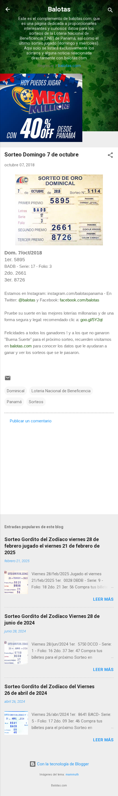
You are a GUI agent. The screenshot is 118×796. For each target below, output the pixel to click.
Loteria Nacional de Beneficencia (61, 390)
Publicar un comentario (31, 421)
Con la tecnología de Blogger (62, 764)
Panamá (14, 401)
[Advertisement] (59, 467)
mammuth (72, 774)
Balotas (59, 9)
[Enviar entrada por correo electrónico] (7, 379)
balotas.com (69, 65)
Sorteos (36, 401)
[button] (110, 156)
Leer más (103, 599)
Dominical (15, 390)
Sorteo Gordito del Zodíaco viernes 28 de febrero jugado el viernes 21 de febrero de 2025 (52, 545)
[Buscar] (110, 11)
